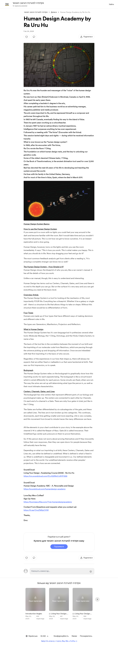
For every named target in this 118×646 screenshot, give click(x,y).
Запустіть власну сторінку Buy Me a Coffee (58, 641)
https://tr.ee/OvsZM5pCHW (36, 510)
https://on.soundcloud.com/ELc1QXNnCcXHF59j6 (45, 476)
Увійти (111, 4)
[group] (35, 604)
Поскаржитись (86, 636)
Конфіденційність (61, 636)
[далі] (97, 599)
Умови (74, 636)
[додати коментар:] (34, 37)
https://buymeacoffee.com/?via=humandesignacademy (48, 502)
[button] (31, 636)
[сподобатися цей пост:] (27, 37)
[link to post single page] (35, 604)
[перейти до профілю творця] (7, 4)
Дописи (54, 12)
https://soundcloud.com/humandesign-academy (45, 489)
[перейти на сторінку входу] (62, 571)
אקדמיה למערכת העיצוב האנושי (28, 3)
